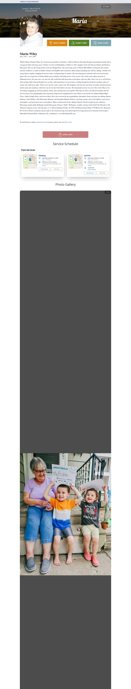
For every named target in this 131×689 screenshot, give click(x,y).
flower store (68, 122)
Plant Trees (57, 169)
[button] (30, 159)
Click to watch (92, 169)
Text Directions (44, 169)
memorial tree (41, 122)
